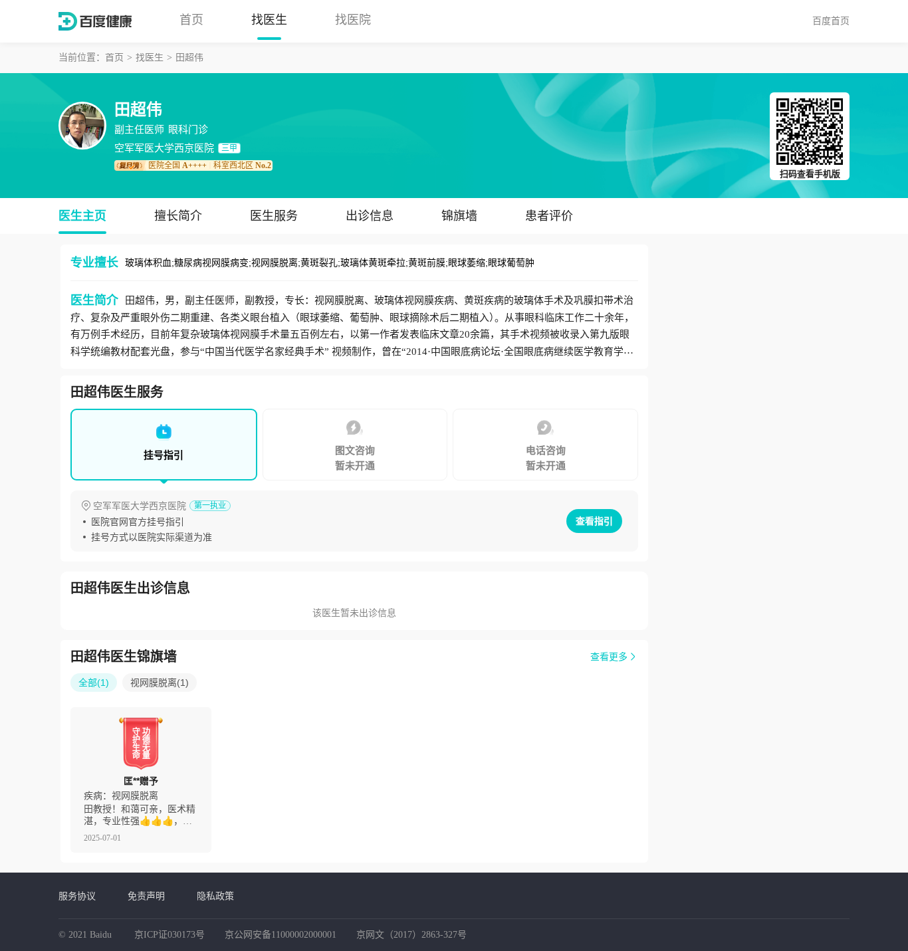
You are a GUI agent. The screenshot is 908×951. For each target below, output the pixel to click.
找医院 (353, 20)
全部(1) (93, 682)
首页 (191, 20)
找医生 (269, 20)
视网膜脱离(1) (159, 682)
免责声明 (146, 896)
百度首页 (831, 20)
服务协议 (77, 896)
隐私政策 (215, 896)
